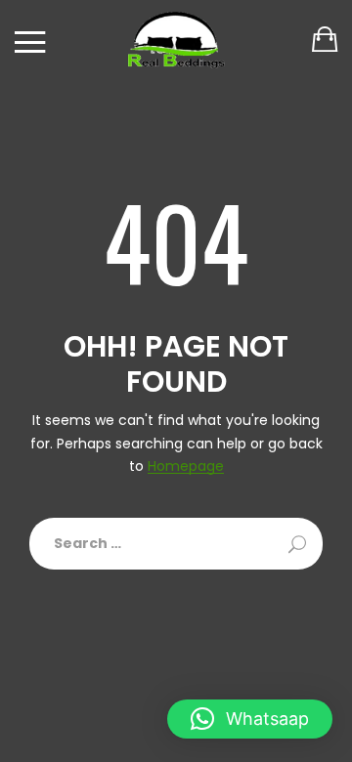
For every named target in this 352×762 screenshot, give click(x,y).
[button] (249, 719)
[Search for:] (176, 544)
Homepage (186, 466)
